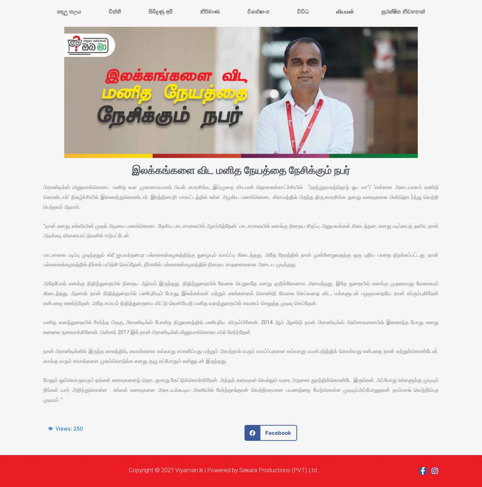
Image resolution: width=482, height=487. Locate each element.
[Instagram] (434, 471)
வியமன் (345, 11)
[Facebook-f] (423, 471)
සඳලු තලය (69, 11)
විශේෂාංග (258, 11)
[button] (271, 433)
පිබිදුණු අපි (161, 11)
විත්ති (115, 11)
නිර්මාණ (210, 11)
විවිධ (303, 11)
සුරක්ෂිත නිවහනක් (403, 11)
